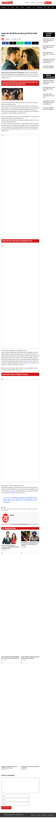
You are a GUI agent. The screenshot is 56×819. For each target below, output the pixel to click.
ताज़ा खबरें (3, 7)
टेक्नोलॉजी (28, 7)
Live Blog (40, 2)
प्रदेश (12, 7)
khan (19, 509)
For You (49, 2)
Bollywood (9, 509)
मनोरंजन (22, 7)
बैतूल (53, 7)
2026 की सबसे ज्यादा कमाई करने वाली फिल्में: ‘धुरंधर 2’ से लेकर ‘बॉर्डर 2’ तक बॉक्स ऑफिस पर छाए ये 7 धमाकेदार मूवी (30, 544)
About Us (33, 815)
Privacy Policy (50, 815)
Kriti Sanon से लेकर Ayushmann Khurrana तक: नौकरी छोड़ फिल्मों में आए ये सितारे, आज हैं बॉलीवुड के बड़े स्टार (10, 547)
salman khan (30, 509)
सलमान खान (29, 363)
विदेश (17, 7)
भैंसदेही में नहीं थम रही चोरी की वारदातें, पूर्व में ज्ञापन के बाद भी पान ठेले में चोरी (48, 40)
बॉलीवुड (4, 507)
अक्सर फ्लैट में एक (13, 492)
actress (4, 509)
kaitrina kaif (14, 509)
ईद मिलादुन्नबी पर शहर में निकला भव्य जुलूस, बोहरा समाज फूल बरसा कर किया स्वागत (49, 61)
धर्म (44, 7)
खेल (34, 7)
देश (8, 7)
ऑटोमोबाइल (39, 7)
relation (25, 509)
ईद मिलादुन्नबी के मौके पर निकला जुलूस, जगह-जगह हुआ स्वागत (48, 54)
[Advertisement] (28, 19)
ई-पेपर (33, 2)
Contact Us (38, 815)
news (22, 509)
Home (27, 2)
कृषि (48, 7)
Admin (7, 39)
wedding (6, 510)
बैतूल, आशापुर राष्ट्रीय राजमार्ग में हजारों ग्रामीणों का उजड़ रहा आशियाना (49, 47)
